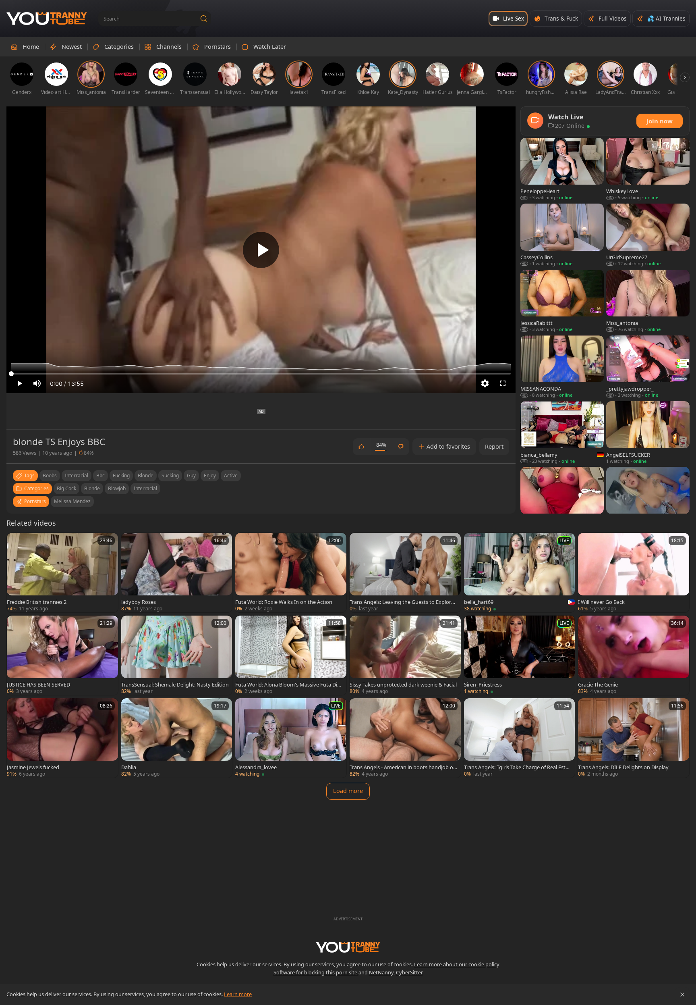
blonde (145, 475)
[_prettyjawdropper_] (648, 367)
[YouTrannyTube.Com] (46, 18)
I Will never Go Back (601, 602)
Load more (348, 791)
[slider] (261, 374)
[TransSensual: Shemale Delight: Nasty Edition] (176, 655)
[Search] (204, 18)
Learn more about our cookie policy (456, 964)
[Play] (261, 250)
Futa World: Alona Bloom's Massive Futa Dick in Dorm (288, 684)
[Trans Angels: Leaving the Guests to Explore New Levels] (405, 572)
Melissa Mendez (72, 501)
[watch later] (16, 542)
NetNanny (381, 972)
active (231, 475)
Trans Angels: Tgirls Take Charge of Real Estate (517, 767)
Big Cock (66, 488)
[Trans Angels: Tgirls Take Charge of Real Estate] (519, 738)
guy (191, 475)
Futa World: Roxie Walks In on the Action (283, 602)
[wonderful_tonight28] (648, 498)
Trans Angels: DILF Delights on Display (623, 767)
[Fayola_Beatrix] (562, 498)
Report (494, 446)
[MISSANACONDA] (562, 367)
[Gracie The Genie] (633, 655)
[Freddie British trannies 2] (62, 572)
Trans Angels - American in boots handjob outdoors (403, 767)
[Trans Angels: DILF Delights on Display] (633, 738)
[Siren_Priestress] (519, 655)
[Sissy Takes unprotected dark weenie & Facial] (405, 655)
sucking (170, 475)
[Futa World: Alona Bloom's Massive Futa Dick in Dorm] (290, 655)
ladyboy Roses (138, 602)
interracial (76, 475)
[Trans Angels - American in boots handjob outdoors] (405, 738)
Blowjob (117, 488)
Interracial (145, 488)
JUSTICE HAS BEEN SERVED (38, 684)
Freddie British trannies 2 (36, 602)
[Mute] (37, 383)
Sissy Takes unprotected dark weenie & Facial (403, 684)
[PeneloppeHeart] (562, 169)
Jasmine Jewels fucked (33, 767)
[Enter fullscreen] (503, 383)
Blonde (92, 488)
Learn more (238, 994)
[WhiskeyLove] (648, 169)
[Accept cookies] (682, 994)
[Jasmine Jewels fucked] (62, 738)
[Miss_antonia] (648, 301)
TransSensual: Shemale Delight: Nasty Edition (175, 684)
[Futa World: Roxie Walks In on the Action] (290, 572)
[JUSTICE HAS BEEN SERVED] (62, 655)
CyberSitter (409, 972)
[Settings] (485, 383)
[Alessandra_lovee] (290, 738)
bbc (100, 475)
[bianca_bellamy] (562, 432)
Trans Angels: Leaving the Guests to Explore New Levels (402, 602)
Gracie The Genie (598, 684)
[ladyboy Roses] (176, 572)
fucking (121, 475)
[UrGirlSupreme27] (648, 235)
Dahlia (128, 767)
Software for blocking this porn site (315, 972)
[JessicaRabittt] (562, 301)
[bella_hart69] (519, 572)
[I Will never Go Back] (633, 572)
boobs (50, 475)
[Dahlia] (176, 738)
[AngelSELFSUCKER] (648, 432)
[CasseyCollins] (562, 235)
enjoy (210, 475)
